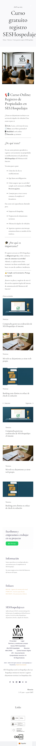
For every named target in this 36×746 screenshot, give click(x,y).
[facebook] (10, 682)
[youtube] (19, 682)
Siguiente (29, 403)
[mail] (26, 682)
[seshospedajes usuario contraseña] (18, 299)
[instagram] (16, 682)
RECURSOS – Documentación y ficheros (16, 594)
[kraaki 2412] (18, 334)
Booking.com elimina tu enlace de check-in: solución (16, 394)
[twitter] (13, 682)
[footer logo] (18, 723)
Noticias (5, 319)
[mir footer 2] (18, 717)
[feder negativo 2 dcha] (18, 729)
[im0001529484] (18, 735)
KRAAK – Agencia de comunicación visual (17, 589)
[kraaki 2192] (18, 369)
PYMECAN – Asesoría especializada (15, 591)
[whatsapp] (22, 682)
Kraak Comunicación (21, 664)
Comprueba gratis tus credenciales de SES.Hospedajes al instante (17, 325)
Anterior (7, 403)
